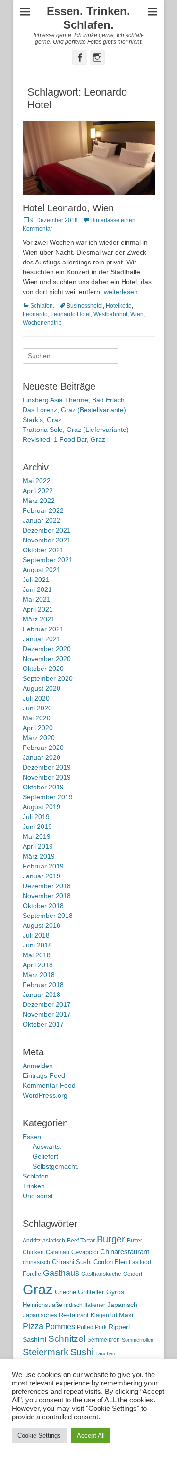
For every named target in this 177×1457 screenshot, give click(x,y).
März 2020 (39, 737)
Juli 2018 (36, 935)
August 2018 (41, 925)
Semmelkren (103, 1340)
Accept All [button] (91, 1435)
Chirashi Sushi (72, 1262)
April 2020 (38, 728)
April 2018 (38, 965)
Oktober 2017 (43, 1024)
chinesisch (36, 1262)
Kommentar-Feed (49, 1085)
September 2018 (48, 915)
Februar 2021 (43, 629)
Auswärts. (47, 1146)
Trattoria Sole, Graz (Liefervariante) (76, 429)
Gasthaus (61, 1273)
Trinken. (35, 1186)
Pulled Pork (92, 1327)
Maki (126, 1315)
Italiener (94, 1305)
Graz (38, 1289)
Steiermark (45, 1352)
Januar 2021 (41, 639)
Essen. (33, 1136)
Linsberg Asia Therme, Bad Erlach (74, 400)
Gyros (115, 1292)
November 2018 (47, 896)
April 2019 (38, 846)
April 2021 (38, 609)
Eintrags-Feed (44, 1075)
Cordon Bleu (110, 1262)
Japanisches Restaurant (56, 1315)
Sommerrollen (137, 1340)
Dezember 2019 (47, 767)
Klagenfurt (104, 1315)
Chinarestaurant (124, 1252)
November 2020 (47, 658)
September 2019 (48, 797)
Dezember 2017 (47, 1004)
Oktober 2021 (43, 550)
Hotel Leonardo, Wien (68, 208)
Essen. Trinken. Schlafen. (88, 18)
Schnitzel (66, 1339)
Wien (136, 314)
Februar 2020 (43, 747)
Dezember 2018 (47, 886)
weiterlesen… (124, 291)
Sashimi (34, 1339)
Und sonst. (39, 1196)
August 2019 (41, 807)
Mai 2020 (37, 718)
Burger (111, 1239)
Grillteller (91, 1292)
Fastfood (140, 1262)
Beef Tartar (81, 1240)
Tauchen (105, 1353)
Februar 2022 (43, 510)
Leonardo (35, 314)
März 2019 (39, 856)
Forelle (32, 1273)
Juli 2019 (36, 816)
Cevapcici (84, 1252)
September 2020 (48, 678)
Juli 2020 (36, 698)
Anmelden (38, 1065)
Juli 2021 (36, 579)
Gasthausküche (101, 1274)
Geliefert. (46, 1156)
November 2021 (47, 540)
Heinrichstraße (42, 1304)
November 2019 (47, 777)
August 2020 (41, 688)
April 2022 (38, 490)
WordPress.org (45, 1095)
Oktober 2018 (43, 905)
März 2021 (39, 619)
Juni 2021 (37, 589)
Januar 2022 (41, 520)
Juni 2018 (37, 945)
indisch (73, 1305)
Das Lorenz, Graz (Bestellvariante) (74, 410)
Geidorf (132, 1274)
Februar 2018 (43, 984)
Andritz (32, 1240)
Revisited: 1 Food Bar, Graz (64, 439)
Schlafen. (42, 306)
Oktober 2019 (43, 787)
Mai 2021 (37, 599)
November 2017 (47, 1014)
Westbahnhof (110, 314)
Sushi (81, 1352)
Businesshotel (85, 306)
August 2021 (41, 569)
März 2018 (39, 975)
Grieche (65, 1292)
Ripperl (119, 1326)
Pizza (33, 1326)
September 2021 (48, 560)
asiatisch (53, 1240)
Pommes (60, 1326)
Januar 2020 (41, 757)
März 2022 (39, 500)
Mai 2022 (37, 481)
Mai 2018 (37, 955)
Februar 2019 (43, 866)
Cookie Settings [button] (39, 1435)
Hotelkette (119, 306)
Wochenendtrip (42, 322)
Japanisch (122, 1304)
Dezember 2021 (47, 530)
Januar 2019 (41, 876)
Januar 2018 (41, 994)
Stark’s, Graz (42, 419)
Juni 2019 (37, 826)
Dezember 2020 (47, 649)
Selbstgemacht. (56, 1166)
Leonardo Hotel (71, 314)
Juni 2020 (37, 708)
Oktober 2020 (43, 668)
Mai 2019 (37, 836)
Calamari (57, 1252)
